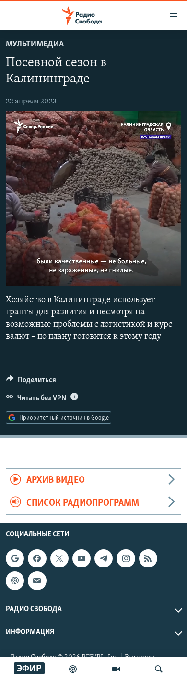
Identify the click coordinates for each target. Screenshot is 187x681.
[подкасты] (72, 669)
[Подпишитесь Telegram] (103, 558)
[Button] (31, 382)
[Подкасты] (15, 580)
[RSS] (148, 558)
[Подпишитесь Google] (15, 558)
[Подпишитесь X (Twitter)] (59, 558)
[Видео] (116, 669)
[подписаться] (37, 580)
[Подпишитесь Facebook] (37, 558)
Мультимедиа (35, 44)
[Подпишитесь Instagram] (126, 558)
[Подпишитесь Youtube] (81, 558)
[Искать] (158, 669)
